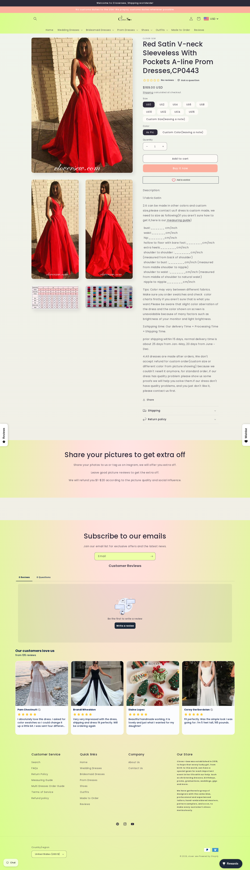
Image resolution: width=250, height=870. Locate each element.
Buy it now (180, 168)
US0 (148, 104)
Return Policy (39, 774)
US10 (149, 112)
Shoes (84, 786)
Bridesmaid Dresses (92, 774)
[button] (35, 18)
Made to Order (89, 798)
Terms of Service (42, 792)
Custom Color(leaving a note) (183, 132)
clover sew (193, 856)
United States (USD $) (47, 854)
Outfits (84, 792)
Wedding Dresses (91, 768)
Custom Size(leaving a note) (165, 119)
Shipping (148, 92)
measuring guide (178, 220)
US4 (175, 104)
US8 (202, 104)
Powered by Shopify (209, 856)
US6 (188, 104)
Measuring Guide (42, 780)
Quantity (148, 139)
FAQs (34, 768)
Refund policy (40, 798)
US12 (163, 112)
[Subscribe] (151, 556)
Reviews (85, 804)
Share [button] (150, 399)
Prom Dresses (88, 780)
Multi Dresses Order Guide (48, 786)
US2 (162, 104)
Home (83, 762)
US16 (192, 112)
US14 (177, 112)
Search (35, 762)
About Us (134, 762)
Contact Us (135, 768)
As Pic (150, 132)
